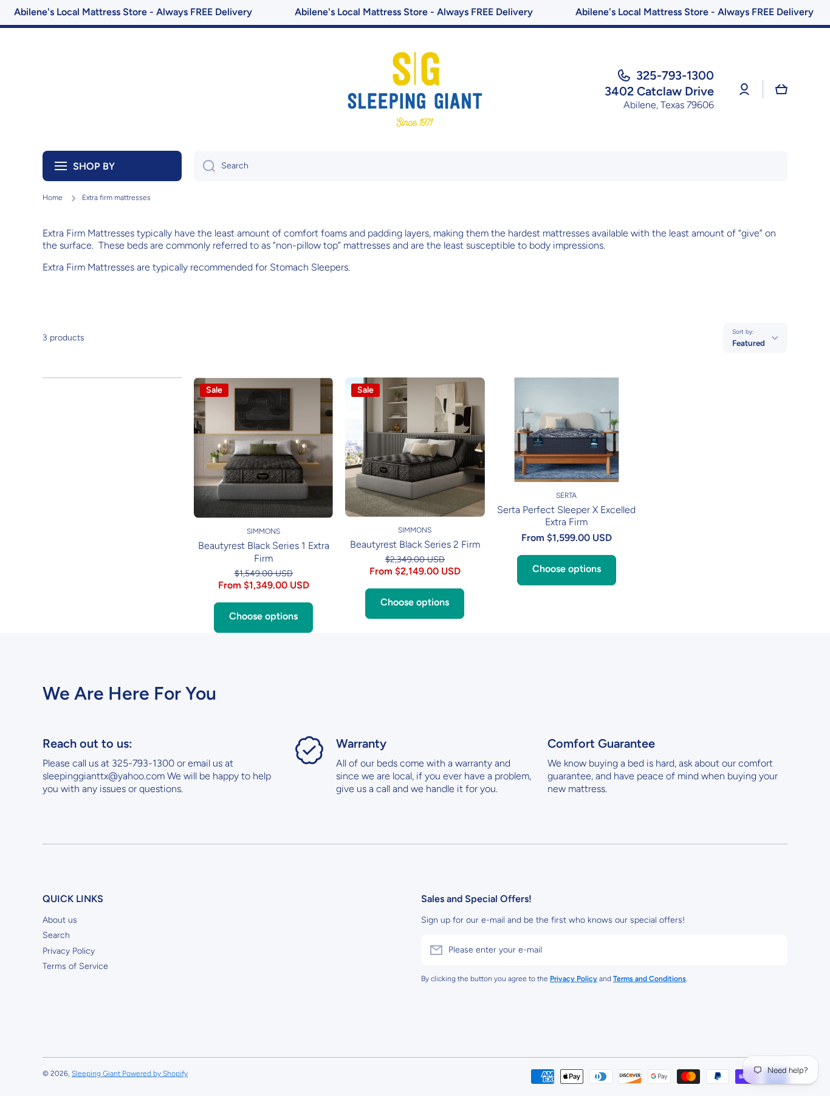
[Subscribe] (772, 950)
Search (56, 935)
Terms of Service (75, 966)
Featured (748, 343)
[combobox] (490, 166)
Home (53, 197)
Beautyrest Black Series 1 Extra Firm (263, 552)
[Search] (204, 166)
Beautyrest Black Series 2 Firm (415, 544)
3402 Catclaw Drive (659, 91)
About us (60, 920)
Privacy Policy (69, 951)
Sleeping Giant (97, 1073)
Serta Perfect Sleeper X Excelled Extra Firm (566, 516)
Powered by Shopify (155, 1073)
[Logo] (415, 89)
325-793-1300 (675, 75)
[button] (781, 89)
